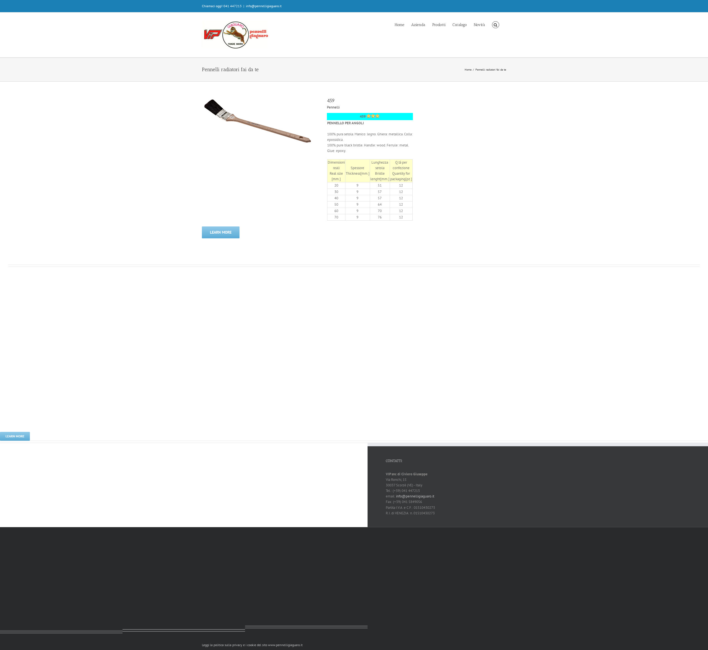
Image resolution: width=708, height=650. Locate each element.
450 (249, 496)
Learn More (220, 232)
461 (4, 501)
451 (127, 500)
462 (12, 327)
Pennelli (333, 107)
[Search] (495, 24)
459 (331, 100)
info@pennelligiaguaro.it (264, 6)
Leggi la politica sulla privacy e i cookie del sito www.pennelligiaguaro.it (252, 645)
